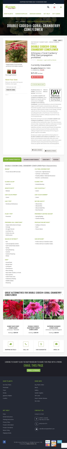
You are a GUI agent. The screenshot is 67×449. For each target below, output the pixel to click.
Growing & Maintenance (31, 159)
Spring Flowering (10, 249)
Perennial (8, 216)
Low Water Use (9, 231)
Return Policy (6, 430)
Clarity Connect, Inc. (31, 444)
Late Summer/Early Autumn (12, 245)
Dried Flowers (9, 268)
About (36, 387)
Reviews (55, 159)
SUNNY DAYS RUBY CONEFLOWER (13, 327)
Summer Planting (40, 218)
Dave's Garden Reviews (41, 398)
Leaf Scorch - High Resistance (43, 171)
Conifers (5, 398)
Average (8, 227)
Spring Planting (39, 216)
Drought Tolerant (10, 229)
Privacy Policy (6, 422)
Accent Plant (9, 262)
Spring (7, 247)
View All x (33, 43)
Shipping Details (7, 433)
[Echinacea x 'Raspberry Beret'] (33, 309)
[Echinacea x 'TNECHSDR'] (13, 309)
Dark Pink (8, 184)
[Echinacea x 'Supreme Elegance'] (54, 309)
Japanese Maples (7, 395)
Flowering (8, 282)
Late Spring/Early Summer (12, 243)
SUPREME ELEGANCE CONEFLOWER (53, 327)
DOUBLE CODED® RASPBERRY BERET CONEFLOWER (33, 328)
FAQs (4, 414)
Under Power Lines (10, 276)
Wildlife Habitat (9, 280)
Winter (7, 256)
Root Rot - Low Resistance (42, 178)
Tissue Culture (39, 229)
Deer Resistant (39, 210)
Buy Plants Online (39, 385)
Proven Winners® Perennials (13, 171)
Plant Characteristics (12, 159)
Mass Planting (9, 270)
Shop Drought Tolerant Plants (39, 42)
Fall (7, 241)
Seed (37, 227)
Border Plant (9, 264)
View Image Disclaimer (10, 75)
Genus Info (46, 159)
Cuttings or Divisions (41, 225)
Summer (8, 252)
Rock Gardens (9, 274)
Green (37, 191)
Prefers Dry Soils (10, 233)
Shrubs (4, 393)
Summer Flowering (10, 254)
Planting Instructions (8, 419)
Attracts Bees (39, 204)
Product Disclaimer (8, 427)
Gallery (36, 390)
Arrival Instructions (8, 417)
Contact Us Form (39, 414)
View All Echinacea (54, 42)
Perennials (5, 387)
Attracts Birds (39, 206)
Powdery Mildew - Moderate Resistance (45, 175)
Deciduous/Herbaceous (12, 204)
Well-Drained (9, 235)
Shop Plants (23, 21)
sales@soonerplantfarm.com (46, 428)
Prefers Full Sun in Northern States (44, 241)
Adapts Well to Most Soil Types (13, 225)
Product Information (8, 425)
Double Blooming (40, 184)
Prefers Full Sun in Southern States (44, 243)
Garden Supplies (39, 393)
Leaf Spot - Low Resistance (42, 173)
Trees (4, 390)
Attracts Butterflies (40, 208)
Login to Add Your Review (50, 60)
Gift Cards (37, 395)
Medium (8, 191)
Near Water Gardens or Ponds (13, 272)
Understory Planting (11, 278)
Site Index (37, 401)
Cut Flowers (9, 266)
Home (17, 21)
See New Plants (7, 385)
